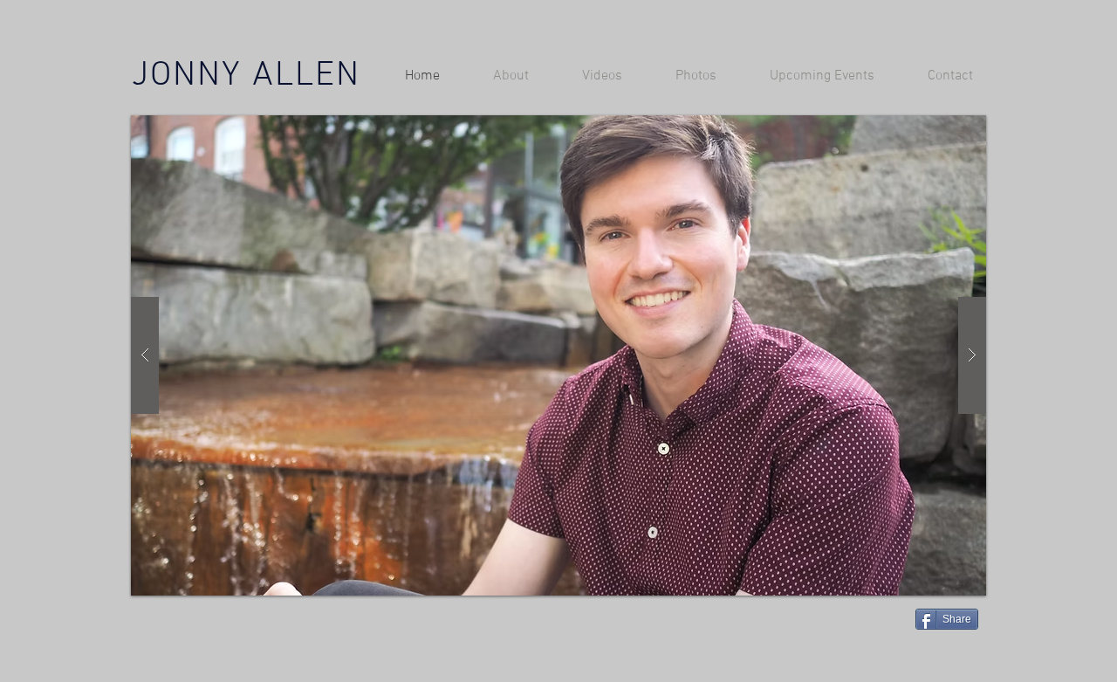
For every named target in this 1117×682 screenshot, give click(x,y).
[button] (558, 355)
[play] (945, 129)
